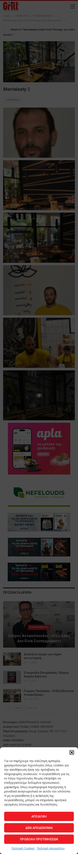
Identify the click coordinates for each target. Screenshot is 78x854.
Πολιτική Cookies (23, 848)
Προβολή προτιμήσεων (39, 839)
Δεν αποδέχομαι (39, 828)
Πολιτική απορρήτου (51, 848)
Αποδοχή (39, 816)
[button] (72, 752)
